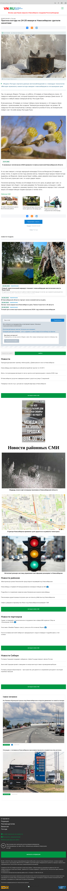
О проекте (5, 819)
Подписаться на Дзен (11, 341)
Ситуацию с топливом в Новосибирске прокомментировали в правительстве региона (32, 750)
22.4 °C (12, 3)
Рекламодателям (8, 824)
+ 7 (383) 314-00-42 (43, 869)
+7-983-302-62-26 (38, 872)
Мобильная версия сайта (10, 840)
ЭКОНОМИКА (7, 794)
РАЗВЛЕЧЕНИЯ (14, 286)
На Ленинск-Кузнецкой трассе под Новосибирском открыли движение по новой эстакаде (33, 700)
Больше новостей (33, 395)
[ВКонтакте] (27, 28)
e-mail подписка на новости (13, 834)
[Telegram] (37, 28)
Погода (4, 829)
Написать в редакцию (34, 854)
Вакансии (5, 827)
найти (40, 353)
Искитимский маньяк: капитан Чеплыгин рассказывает (19, 329)
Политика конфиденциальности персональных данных (15, 882)
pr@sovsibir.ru (25, 872)
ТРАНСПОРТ (6, 744)
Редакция (5, 821)
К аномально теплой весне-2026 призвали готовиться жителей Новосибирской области (32, 165)
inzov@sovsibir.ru (5, 871)
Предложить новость (33, 222)
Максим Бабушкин (18, 33)
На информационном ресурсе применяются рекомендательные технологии (20, 876)
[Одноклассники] (32, 28)
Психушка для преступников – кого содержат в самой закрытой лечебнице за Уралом (29, 331)
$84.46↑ (17, 3)
